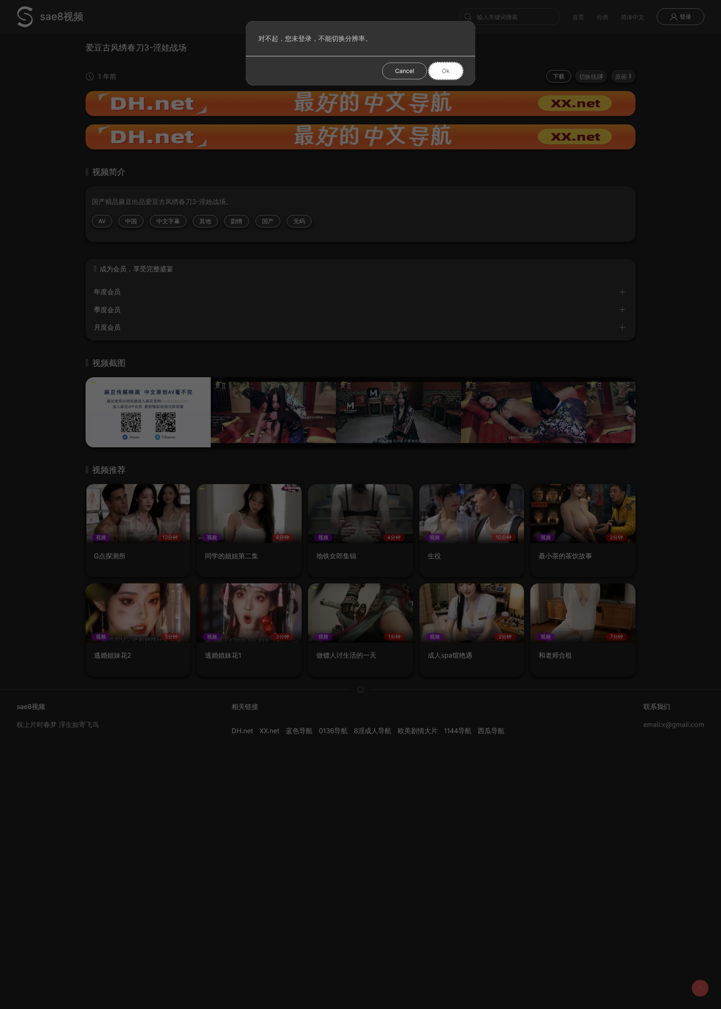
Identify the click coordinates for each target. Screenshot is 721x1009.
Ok (446, 70)
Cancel (404, 70)
